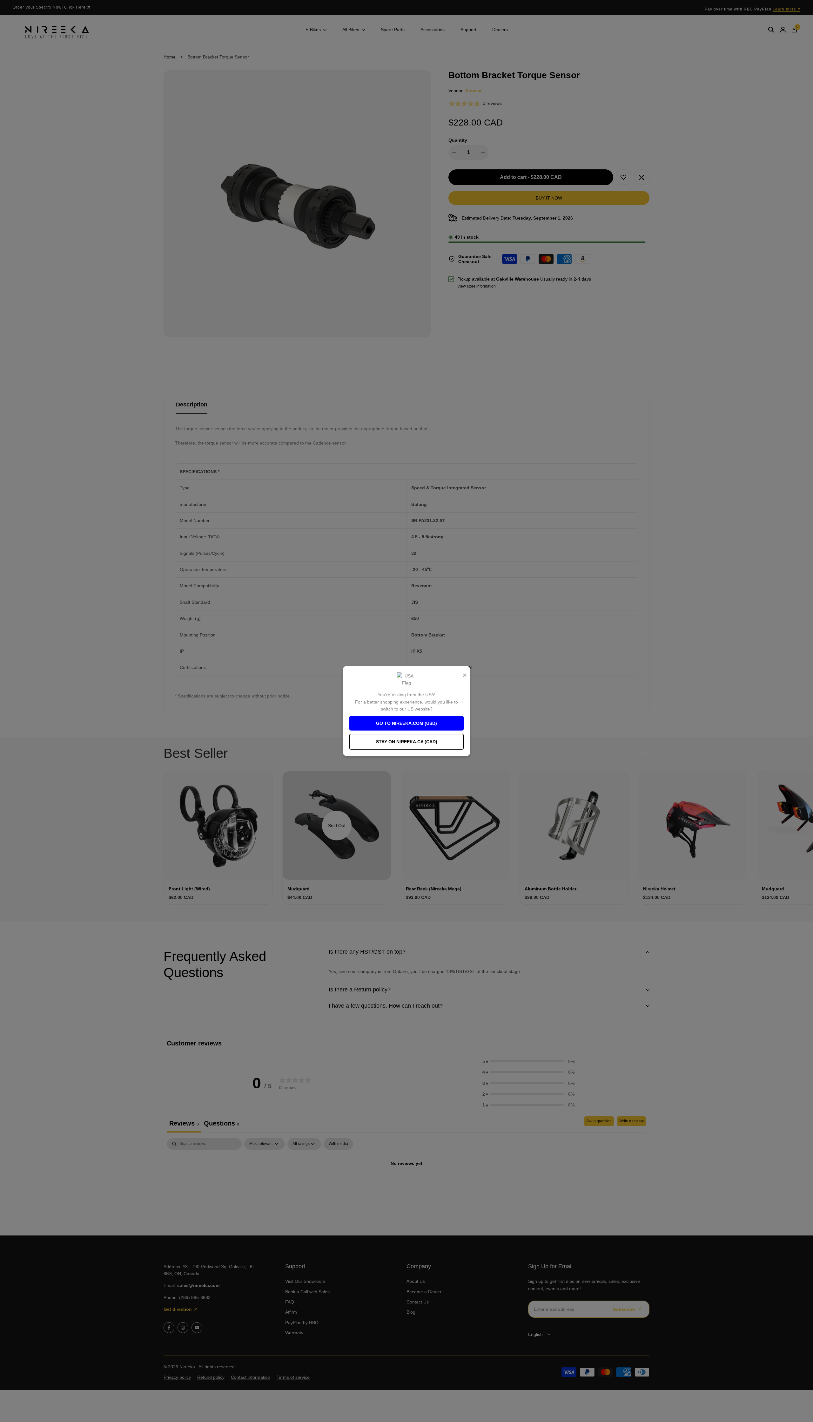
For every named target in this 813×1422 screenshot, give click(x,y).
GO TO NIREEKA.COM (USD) (406, 723)
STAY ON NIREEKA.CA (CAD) (406, 741)
